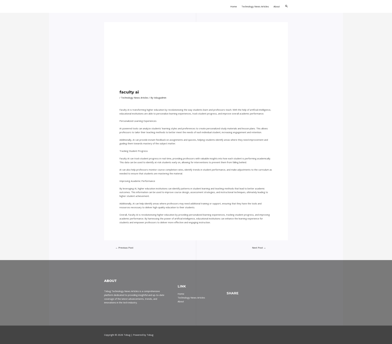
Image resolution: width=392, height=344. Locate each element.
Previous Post (124, 247)
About (276, 6)
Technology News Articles (255, 6)
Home (233, 6)
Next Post (259, 247)
